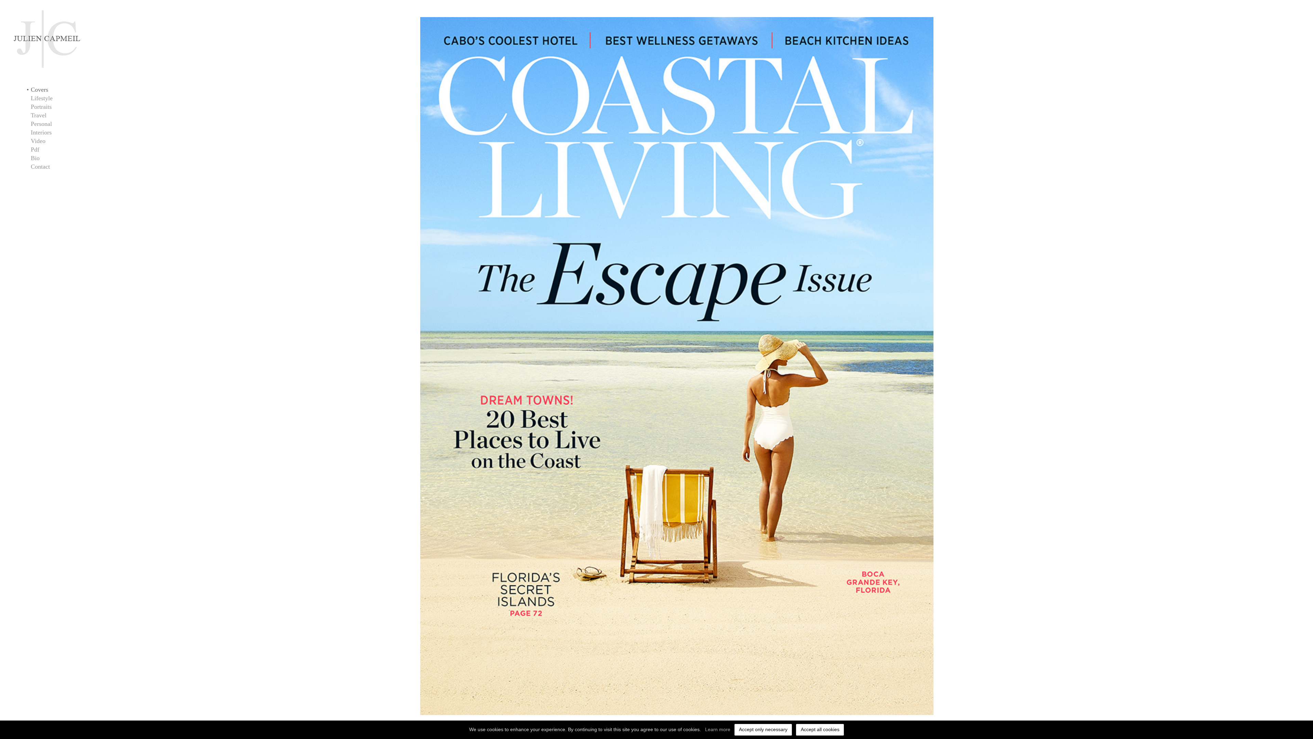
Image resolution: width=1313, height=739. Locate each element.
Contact (40, 166)
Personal (41, 123)
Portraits (41, 106)
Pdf (35, 149)
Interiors (41, 132)
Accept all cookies (820, 729)
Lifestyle (42, 98)
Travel (39, 115)
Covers (39, 89)
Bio (35, 158)
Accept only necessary (763, 729)
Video (38, 141)
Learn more (717, 729)
